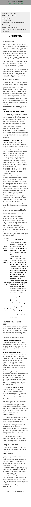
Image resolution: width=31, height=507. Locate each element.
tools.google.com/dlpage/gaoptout (13, 475)
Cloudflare (11, 485)
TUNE (10, 486)
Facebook (23, 485)
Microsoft (5, 486)
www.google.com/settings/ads (16, 469)
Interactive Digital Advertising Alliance (15, 396)
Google (17, 485)
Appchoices (23, 397)
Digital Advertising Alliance (10, 395)
